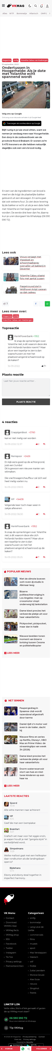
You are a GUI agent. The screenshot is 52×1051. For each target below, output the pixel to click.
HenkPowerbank (23, 336)
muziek (33, 943)
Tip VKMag (16, 1027)
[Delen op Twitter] (41, 304)
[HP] (7, 499)
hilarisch (34, 957)
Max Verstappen (38, 952)
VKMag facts (12, 930)
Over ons (17, 1039)
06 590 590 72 (18, 1018)
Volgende (41, 1049)
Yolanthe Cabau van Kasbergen (34, 60)
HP (12, 499)
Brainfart (14, 829)
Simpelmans (16, 848)
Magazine (7, 60)
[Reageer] (44, 444)
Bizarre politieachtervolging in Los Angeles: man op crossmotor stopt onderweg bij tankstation (33, 598)
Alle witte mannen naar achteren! (22, 810)
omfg (15, 60)
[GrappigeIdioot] (7, 432)
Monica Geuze (37, 975)
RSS (8, 939)
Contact (10, 918)
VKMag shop (12, 935)
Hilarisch (33, 13)
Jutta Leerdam (37, 970)
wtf (31, 961)
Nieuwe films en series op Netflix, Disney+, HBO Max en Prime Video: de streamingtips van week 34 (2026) (33, 743)
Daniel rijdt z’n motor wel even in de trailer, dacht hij (33, 727)
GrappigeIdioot (19, 432)
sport (32, 948)
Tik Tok (9, 957)
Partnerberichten (15, 966)
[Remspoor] (7, 456)
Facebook (11, 943)
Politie (33, 966)
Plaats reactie (26, 402)
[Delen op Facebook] (35, 304)
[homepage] (15, 5)
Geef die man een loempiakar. (20, 823)
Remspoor (16, 456)
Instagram (11, 952)
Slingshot (34, 988)
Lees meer (13, 653)
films (32, 939)
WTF (11, 13)
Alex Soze (35, 979)
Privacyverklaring (29, 1037)
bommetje (35, 922)
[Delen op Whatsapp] (47, 304)
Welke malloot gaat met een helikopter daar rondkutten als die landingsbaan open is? (25, 858)
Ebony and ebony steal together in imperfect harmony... (22, 876)
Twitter (9, 948)
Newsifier (29, 1042)
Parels (33, 992)
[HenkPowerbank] (10, 337)
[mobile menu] (3, 5)
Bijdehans (15, 868)
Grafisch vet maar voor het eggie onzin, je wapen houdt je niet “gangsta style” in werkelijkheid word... (25, 839)
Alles (5, 13)
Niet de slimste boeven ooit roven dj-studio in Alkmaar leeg (32, 582)
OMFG (44, 13)
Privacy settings (13, 961)
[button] (35, 6)
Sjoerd (13, 803)
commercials (36, 935)
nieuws (33, 984)
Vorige (9, 1049)
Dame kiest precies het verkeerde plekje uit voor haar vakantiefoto (34, 613)
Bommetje (22, 13)
